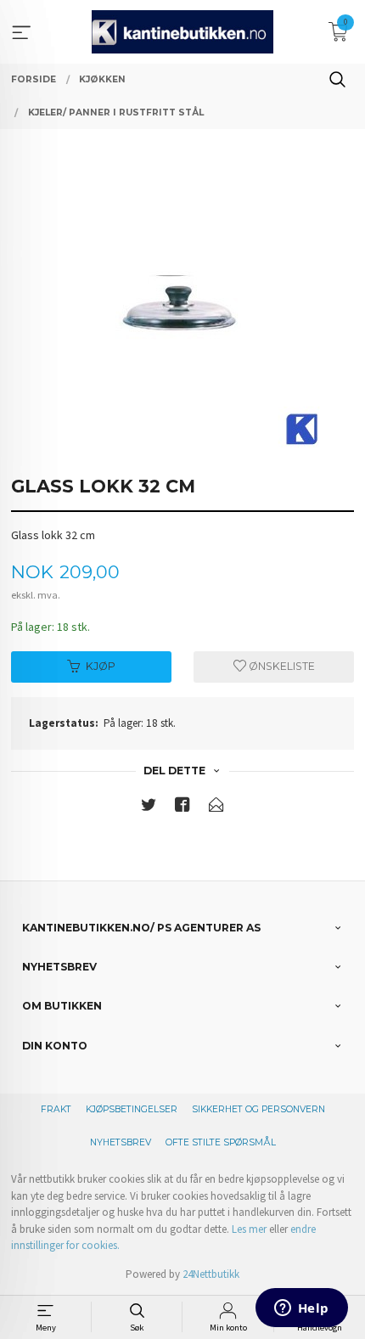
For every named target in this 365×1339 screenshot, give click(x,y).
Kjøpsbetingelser (131, 1109)
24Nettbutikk (210, 1274)
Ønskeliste (280, 666)
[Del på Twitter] (148, 807)
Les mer (249, 1229)
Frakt (56, 1109)
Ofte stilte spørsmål (221, 1142)
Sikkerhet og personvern (258, 1109)
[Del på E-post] (216, 807)
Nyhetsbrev (120, 1142)
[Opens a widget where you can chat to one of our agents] (301, 1309)
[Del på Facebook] (182, 807)
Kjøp (100, 666)
